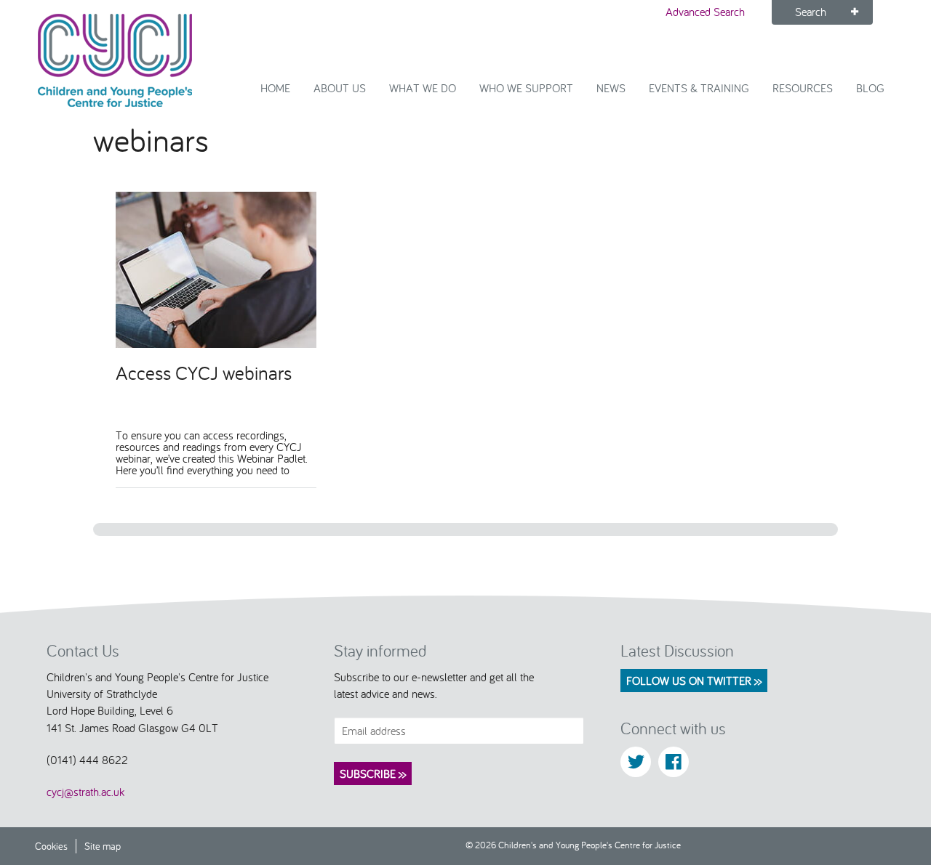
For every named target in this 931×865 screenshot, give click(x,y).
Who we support (526, 88)
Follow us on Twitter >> (694, 680)
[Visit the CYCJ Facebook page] (673, 762)
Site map (102, 846)
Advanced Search (705, 11)
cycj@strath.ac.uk (85, 791)
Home (275, 88)
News (611, 88)
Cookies (51, 846)
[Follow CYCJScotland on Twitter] (635, 762)
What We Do (422, 88)
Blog (870, 88)
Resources (802, 88)
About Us (339, 88)
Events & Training (699, 88)
